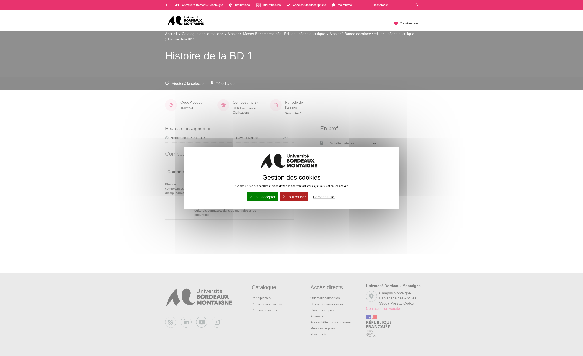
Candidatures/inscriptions (309, 5)
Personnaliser (324, 197)
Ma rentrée (345, 5)
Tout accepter (264, 197)
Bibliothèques (272, 5)
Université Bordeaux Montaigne (202, 5)
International (242, 5)
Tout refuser (296, 197)
